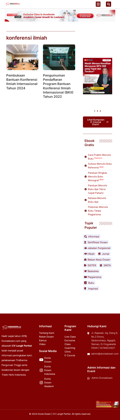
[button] (98, 4)
